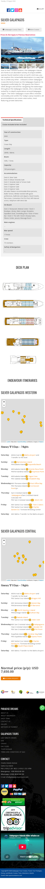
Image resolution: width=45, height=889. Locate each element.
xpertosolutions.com (15, 875)
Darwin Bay (35, 603)
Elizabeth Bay (34, 479)
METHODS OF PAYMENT (9, 727)
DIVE (2, 741)
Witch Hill (38, 500)
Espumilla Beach (34, 464)
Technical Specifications (12, 120)
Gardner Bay (33, 634)
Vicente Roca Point (36, 469)
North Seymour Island (26, 610)
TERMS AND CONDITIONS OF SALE (13, 752)
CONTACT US (5, 721)
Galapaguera (17, 495)
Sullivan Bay (34, 613)
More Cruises (34, 30)
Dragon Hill (36, 598)
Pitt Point (38, 629)
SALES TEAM (5, 718)
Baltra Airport (30, 455)
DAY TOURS (5, 746)
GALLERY (4, 724)
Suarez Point (36, 636)
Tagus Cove (32, 476)
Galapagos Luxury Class (12, 30)
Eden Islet (36, 620)
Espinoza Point (38, 471)
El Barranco (35, 605)
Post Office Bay (36, 483)
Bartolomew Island (24, 462)
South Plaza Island (25, 646)
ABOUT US (4, 713)
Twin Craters (37, 505)
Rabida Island (22, 617)
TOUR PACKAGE (6, 749)
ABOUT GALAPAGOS (8, 716)
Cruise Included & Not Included (14, 124)
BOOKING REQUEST (11, 678)
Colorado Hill (37, 627)
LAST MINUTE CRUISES (8, 738)
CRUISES (4, 744)
